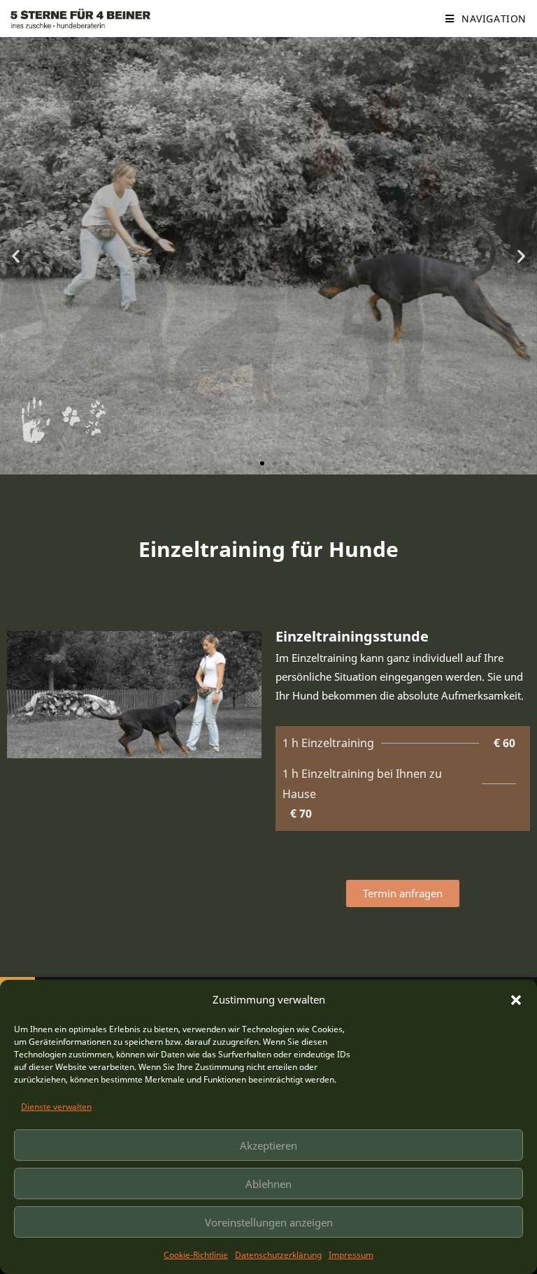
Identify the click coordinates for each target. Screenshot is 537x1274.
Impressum (351, 1255)
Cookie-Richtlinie (196, 1255)
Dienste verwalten (56, 1107)
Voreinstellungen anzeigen (269, 1222)
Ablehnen (268, 1184)
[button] (516, 1000)
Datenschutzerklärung (278, 1255)
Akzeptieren (268, 1145)
